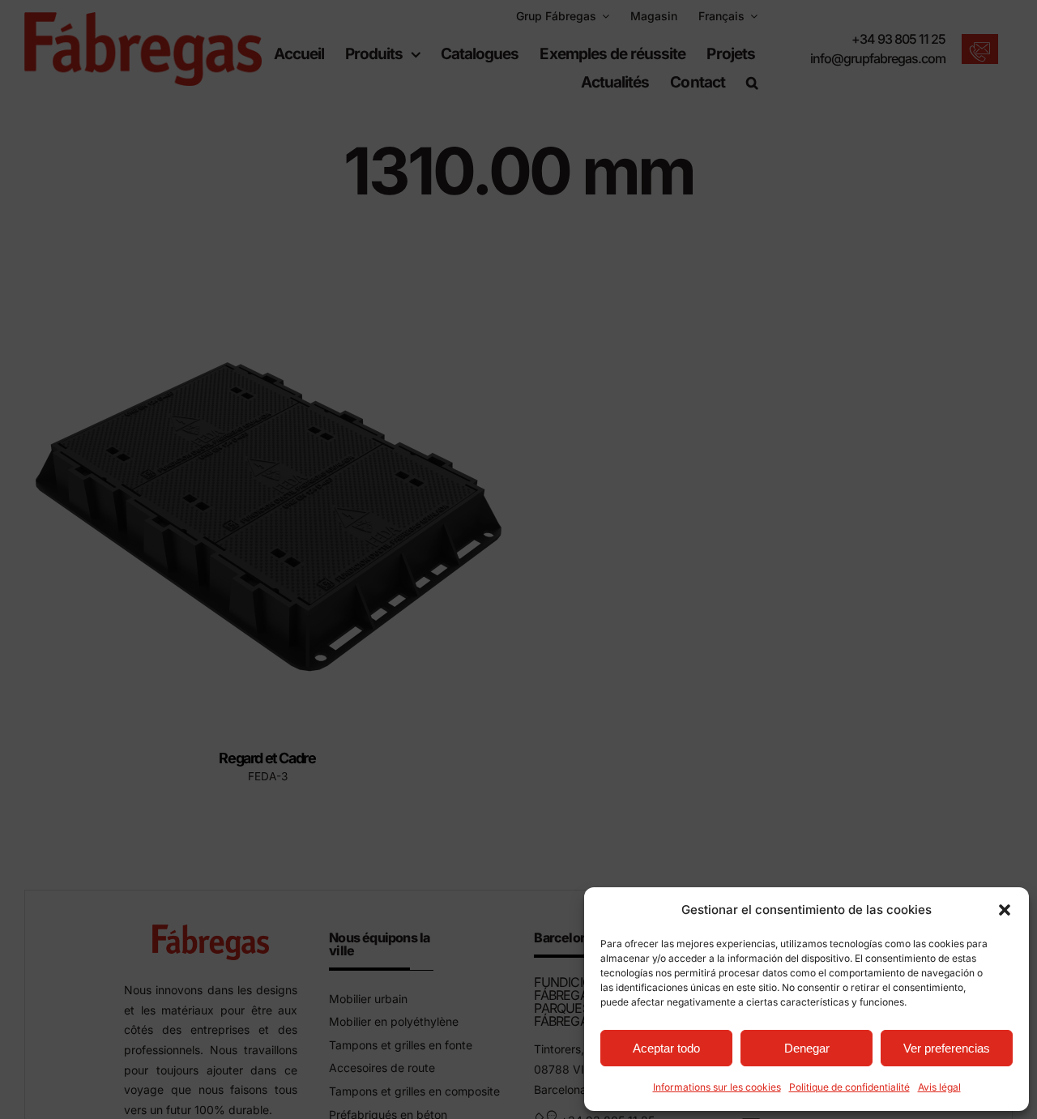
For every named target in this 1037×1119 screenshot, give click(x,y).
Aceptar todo (666, 1048)
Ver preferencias (946, 1048)
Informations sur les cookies (717, 1087)
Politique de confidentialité (849, 1087)
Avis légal (939, 1087)
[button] (1004, 910)
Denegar (807, 1048)
